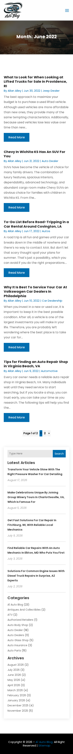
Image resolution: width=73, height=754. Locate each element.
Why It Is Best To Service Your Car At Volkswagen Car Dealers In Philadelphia (35, 291)
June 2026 (14, 675)
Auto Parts (14, 650)
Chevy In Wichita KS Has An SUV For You (34, 153)
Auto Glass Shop (18, 640)
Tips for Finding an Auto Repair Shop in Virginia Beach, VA (36, 363)
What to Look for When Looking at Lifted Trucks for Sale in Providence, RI (35, 81)
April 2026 (13, 685)
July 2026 (13, 670)
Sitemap (44, 745)
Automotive (49, 371)
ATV (10, 615)
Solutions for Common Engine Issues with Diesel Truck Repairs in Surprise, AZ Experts (36, 575)
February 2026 (16, 695)
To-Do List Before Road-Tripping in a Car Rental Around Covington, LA (36, 224)
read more (16, 137)
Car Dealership (52, 301)
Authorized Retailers (20, 620)
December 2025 (17, 705)
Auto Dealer (50, 161)
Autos (46, 231)
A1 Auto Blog (15, 604)
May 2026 (13, 680)
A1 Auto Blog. (44, 742)
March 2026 (15, 690)
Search (59, 454)
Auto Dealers (15, 635)
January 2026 (16, 700)
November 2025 (17, 711)
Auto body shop (17, 625)
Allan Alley (14, 91)
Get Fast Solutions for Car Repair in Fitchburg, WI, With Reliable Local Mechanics (31, 524)
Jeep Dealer (51, 91)
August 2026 (15, 665)
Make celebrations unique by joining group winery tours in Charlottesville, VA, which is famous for (36, 497)
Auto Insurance (17, 645)
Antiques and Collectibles (24, 610)
